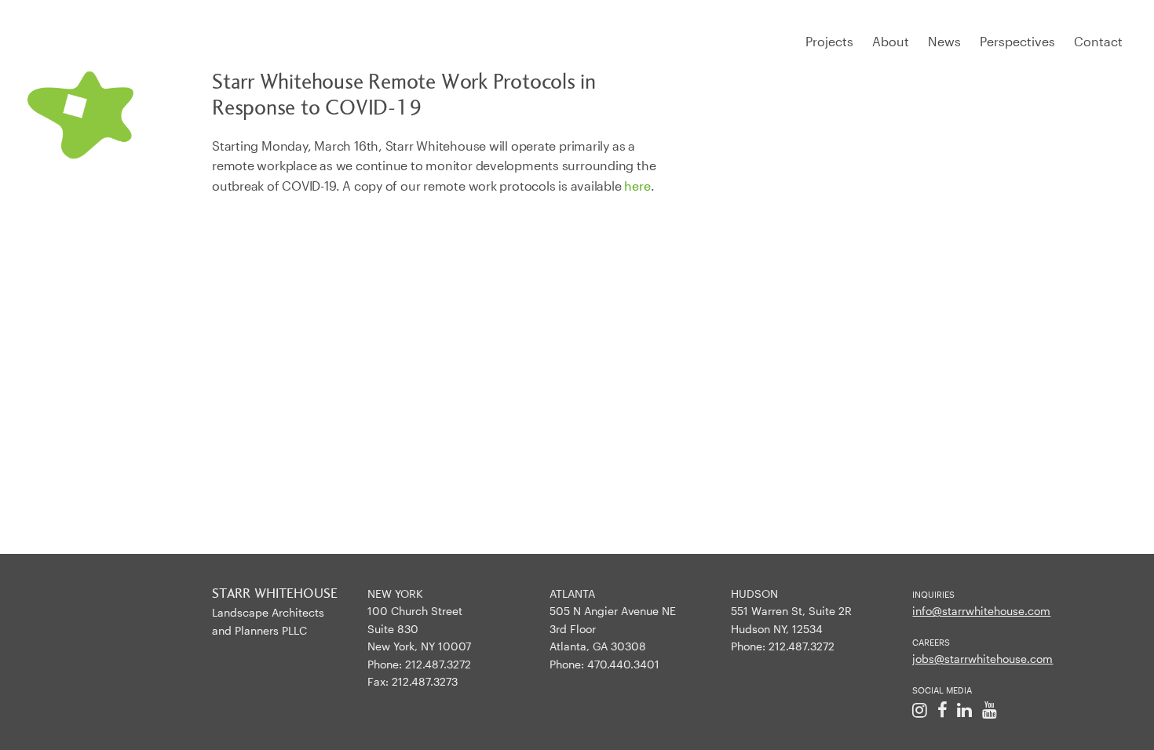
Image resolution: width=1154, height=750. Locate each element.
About (890, 41)
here (637, 185)
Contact (1098, 41)
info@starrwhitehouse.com (981, 610)
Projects (829, 41)
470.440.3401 (623, 664)
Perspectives (1017, 41)
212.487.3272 (438, 664)
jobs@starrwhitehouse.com (982, 658)
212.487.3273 (425, 681)
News (944, 41)
